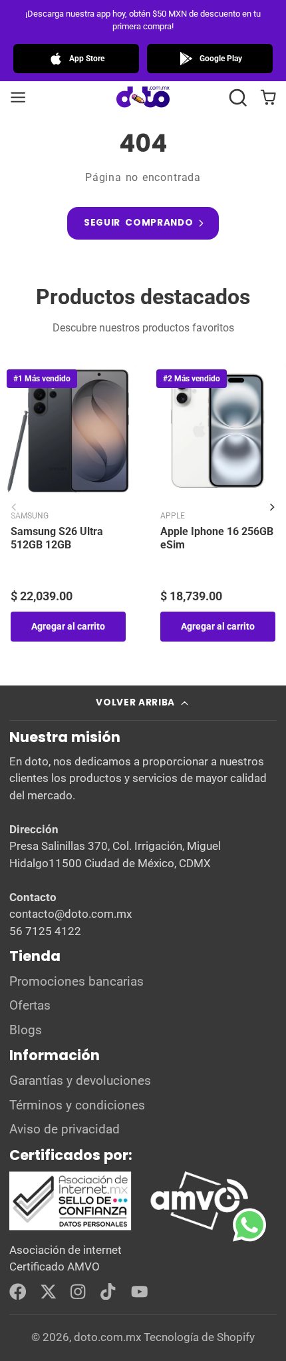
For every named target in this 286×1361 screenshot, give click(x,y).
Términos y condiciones (77, 1105)
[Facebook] (18, 1291)
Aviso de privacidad (64, 1129)
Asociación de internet (65, 1250)
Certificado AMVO (54, 1266)
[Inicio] (143, 97)
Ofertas (30, 1005)
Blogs (25, 1030)
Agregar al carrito (68, 626)
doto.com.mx (107, 1337)
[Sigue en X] (48, 1291)
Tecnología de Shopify (199, 1337)
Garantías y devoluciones (80, 1080)
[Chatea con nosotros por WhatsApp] (259, 1234)
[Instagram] (79, 1291)
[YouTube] (139, 1291)
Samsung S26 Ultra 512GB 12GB (57, 538)
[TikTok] (109, 1291)
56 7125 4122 (45, 931)
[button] (237, 97)
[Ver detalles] (129, 1201)
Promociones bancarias (76, 981)
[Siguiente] (272, 507)
